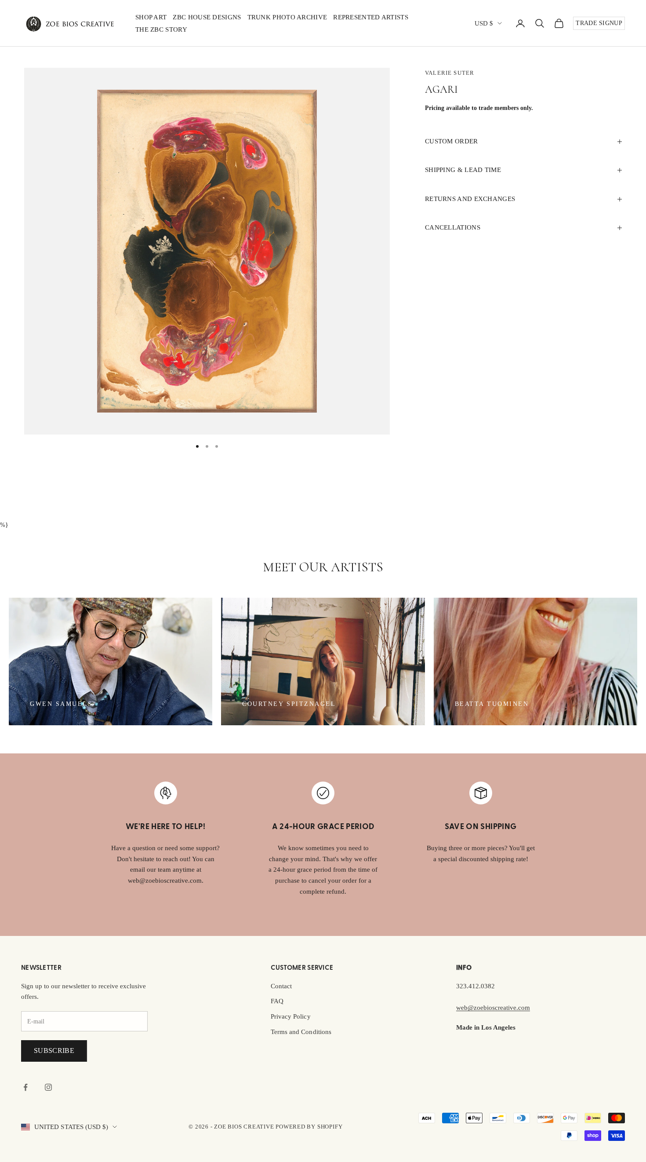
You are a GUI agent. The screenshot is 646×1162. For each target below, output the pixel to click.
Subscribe (54, 1050)
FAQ (277, 1001)
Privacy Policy (291, 1016)
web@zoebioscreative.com (493, 1007)
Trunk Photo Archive (287, 17)
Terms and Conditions (301, 1031)
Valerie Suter (449, 72)
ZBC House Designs (207, 17)
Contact (281, 986)
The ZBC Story (161, 29)
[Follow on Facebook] (25, 1087)
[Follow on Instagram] (48, 1087)
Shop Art (151, 17)
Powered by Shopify (309, 1126)
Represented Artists (370, 17)
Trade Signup (599, 23)
